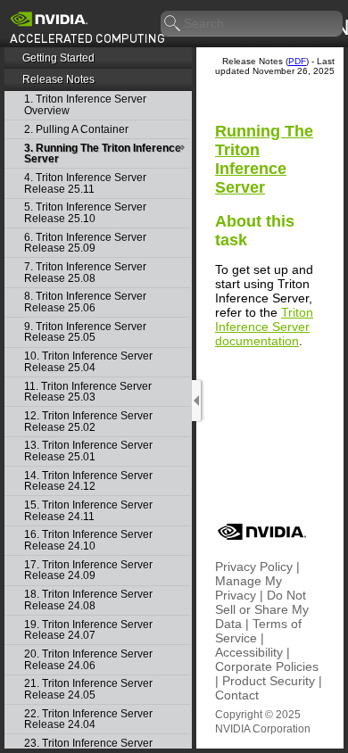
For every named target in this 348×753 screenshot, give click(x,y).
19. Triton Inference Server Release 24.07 (88, 630)
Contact (237, 695)
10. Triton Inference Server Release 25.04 (88, 362)
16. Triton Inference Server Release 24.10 (88, 540)
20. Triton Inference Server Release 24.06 (88, 660)
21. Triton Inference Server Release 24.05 (88, 689)
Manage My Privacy (248, 588)
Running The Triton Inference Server (264, 159)
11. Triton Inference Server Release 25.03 (88, 392)
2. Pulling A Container (76, 130)
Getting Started (58, 58)
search (173, 24)
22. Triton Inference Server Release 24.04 (88, 719)
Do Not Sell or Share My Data (262, 609)
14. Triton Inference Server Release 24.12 (88, 481)
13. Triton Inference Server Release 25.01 (88, 451)
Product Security (268, 681)
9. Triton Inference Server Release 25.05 (85, 332)
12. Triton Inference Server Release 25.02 (88, 421)
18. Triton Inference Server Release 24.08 (88, 600)
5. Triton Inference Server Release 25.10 (85, 213)
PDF (297, 61)
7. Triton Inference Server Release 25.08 (85, 272)
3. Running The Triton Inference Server (102, 154)
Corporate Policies (267, 666)
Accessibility (249, 652)
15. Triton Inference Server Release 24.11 (88, 511)
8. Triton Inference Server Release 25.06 (85, 302)
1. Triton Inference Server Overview (85, 105)
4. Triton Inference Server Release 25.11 (85, 183)
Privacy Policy (254, 566)
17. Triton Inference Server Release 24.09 (88, 570)
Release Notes (58, 79)
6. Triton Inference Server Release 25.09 (85, 243)
